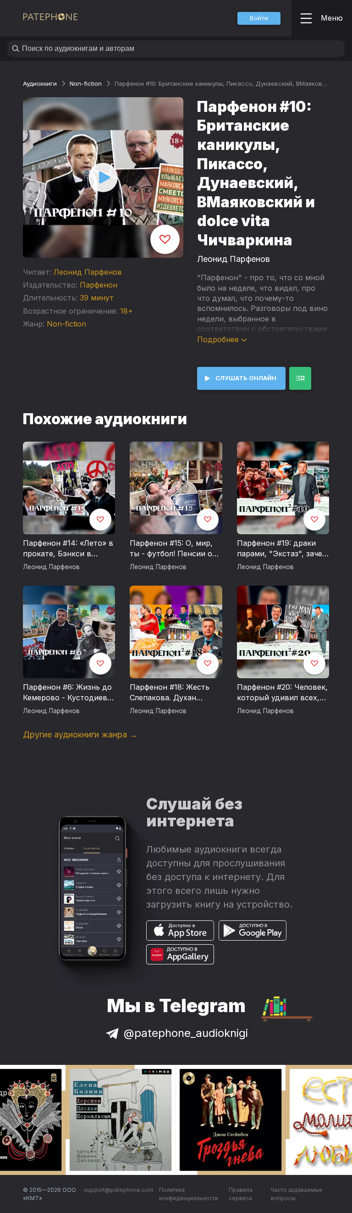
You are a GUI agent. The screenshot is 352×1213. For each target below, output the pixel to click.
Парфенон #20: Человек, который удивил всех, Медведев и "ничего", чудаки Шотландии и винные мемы (282, 692)
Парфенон (98, 284)
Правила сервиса (241, 1194)
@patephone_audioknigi (186, 1033)
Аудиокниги (40, 83)
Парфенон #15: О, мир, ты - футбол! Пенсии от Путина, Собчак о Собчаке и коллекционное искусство (173, 548)
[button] (258, 18)
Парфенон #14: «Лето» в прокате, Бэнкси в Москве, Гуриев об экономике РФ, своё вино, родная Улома (68, 548)
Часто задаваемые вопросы (297, 1194)
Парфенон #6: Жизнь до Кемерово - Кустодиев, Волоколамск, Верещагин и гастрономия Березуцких (67, 692)
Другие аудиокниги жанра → (80, 734)
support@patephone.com (119, 1189)
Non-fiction (86, 83)
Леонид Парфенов (88, 272)
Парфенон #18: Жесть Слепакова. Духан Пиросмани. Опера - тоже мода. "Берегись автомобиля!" (171, 692)
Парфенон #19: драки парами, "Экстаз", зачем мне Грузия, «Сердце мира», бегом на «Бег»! (282, 548)
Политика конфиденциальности (188, 1194)
